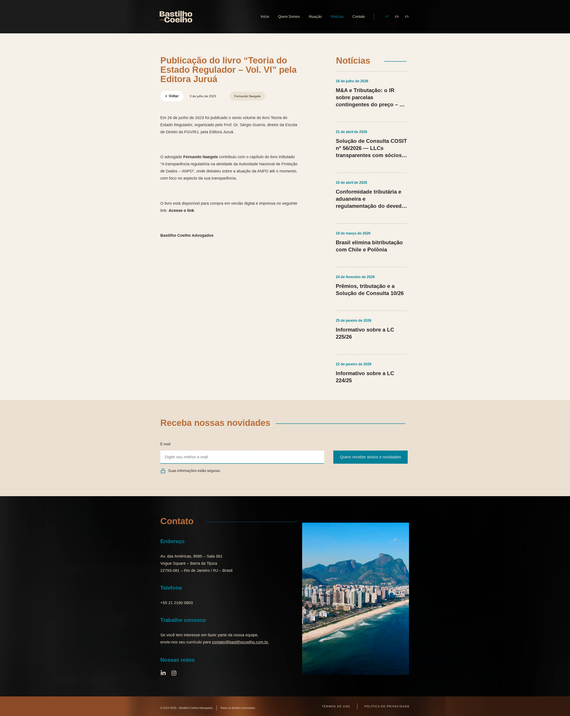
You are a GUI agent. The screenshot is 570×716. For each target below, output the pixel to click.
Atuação (315, 16)
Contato (358, 16)
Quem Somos (289, 16)
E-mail (165, 444)
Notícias (337, 16)
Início (265, 16)
